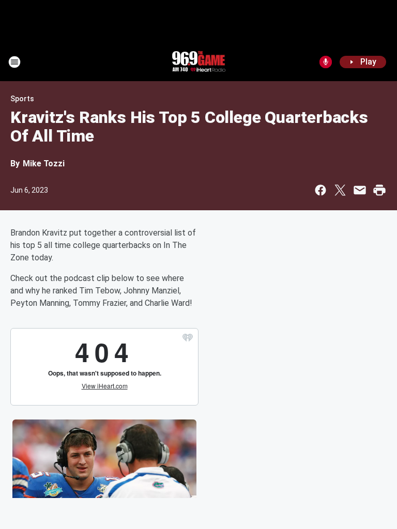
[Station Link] (198, 62)
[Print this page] (379, 190)
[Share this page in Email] (360, 190)
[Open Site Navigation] (14, 62)
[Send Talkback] (325, 62)
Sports (22, 99)
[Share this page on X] (340, 190)
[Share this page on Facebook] (320, 190)
